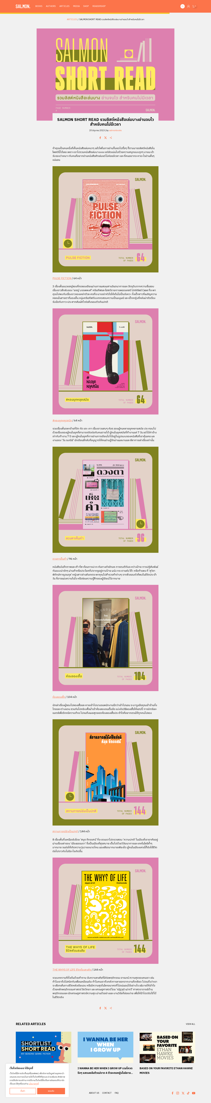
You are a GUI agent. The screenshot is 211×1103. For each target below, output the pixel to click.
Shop (86, 6)
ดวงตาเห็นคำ (60, 559)
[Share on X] (105, 137)
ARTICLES (72, 19)
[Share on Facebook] (100, 137)
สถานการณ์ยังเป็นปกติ (65, 831)
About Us (94, 1093)
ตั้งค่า (22, 1091)
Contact (107, 1093)
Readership (99, 6)
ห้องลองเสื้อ (59, 697)
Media (76, 6)
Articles (64, 6)
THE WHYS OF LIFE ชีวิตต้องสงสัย (72, 970)
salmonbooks (115, 130)
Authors (51, 6)
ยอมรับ (51, 1091)
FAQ (117, 1093)
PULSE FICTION (62, 278)
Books (38, 6)
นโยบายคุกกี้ (34, 1083)
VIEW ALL (190, 1024)
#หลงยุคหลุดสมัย (62, 421)
